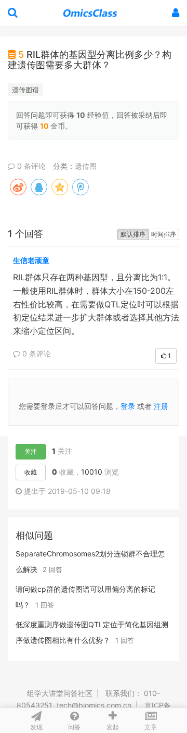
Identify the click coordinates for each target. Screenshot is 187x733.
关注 (30, 451)
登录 (128, 406)
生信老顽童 (31, 260)
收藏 (30, 472)
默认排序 (133, 234)
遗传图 (86, 165)
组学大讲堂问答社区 (59, 693)
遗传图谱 (25, 89)
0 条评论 (30, 165)
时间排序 (163, 234)
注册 (161, 406)
